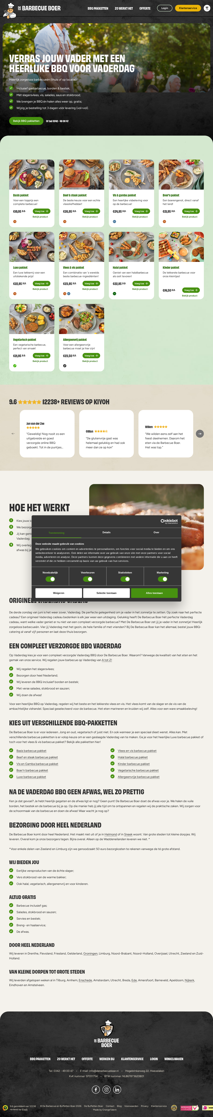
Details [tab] (107, 532)
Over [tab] (156, 532)
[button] (207, 8)
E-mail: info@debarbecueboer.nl (99, 1070)
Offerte (144, 8)
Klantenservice (132, 1058)
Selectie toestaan (107, 593)
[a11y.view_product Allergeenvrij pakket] (81, 319)
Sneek (128, 834)
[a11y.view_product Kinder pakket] (181, 247)
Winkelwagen (173, 1058)
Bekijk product (40, 216)
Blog (119, 1106)
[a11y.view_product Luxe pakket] (31, 247)
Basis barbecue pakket (31, 750)
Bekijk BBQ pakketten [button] (26, 120)
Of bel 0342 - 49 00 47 (57, 121)
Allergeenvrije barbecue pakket (139, 777)
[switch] (88, 579)
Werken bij (106, 1058)
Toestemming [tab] (56, 532)
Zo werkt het (124, 8)
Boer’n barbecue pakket (32, 770)
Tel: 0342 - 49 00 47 (61, 1070)
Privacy (144, 1106)
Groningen (90, 953)
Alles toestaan (154, 593)
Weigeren (58, 593)
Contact (110, 1106)
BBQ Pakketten (98, 8)
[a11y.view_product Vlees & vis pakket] (81, 247)
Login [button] (164, 8)
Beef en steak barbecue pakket (37, 757)
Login (154, 1058)
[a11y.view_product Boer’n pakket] (181, 175)
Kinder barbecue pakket (134, 764)
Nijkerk (189, 980)
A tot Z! (107, 660)
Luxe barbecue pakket (31, 777)
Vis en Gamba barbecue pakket (37, 764)
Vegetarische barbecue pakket (138, 770)
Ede (134, 980)
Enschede (85, 980)
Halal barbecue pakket (133, 757)
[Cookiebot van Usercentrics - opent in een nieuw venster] (163, 521)
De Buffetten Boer (93, 1106)
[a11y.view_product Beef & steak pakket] (81, 175)
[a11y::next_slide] (200, 434)
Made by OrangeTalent (104, 1109)
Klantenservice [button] (188, 8)
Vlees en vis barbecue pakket (137, 750)
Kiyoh (101, 401)
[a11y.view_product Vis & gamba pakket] (131, 175)
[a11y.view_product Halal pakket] (131, 247)
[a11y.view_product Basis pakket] (31, 175)
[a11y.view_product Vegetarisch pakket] (31, 319)
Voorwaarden (131, 1106)
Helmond (111, 834)
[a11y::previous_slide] (13, 434)
